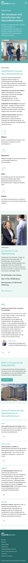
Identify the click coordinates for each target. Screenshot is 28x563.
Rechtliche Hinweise (6, 556)
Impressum (4, 553)
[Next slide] (9, 352)
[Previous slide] (3, 352)
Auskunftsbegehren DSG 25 (8, 549)
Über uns (3, 542)
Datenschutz (4, 546)
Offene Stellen (5, 544)
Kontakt (3, 539)
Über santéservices (6, 291)
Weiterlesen (6, 380)
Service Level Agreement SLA (9, 551)
